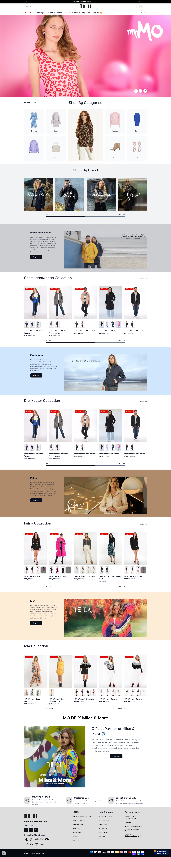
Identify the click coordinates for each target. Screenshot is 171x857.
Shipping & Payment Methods (81, 816)
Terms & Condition (78, 820)
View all (142, 279)
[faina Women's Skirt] (35, 548)
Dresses (34, 131)
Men (59, 13)
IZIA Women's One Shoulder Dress (56, 700)
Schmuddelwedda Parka (109, 331)
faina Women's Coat (57, 576)
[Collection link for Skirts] (137, 120)
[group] (85, 56)
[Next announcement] (139, 1)
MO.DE (31, 853)
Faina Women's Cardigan (84, 576)
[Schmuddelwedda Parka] (110, 302)
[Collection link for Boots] (115, 146)
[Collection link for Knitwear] (115, 120)
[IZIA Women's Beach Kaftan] (35, 671)
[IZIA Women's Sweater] (110, 671)
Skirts (137, 131)
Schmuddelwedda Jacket (84, 331)
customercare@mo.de (134, 826)
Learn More (116, 756)
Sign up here (161, 845)
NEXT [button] (120, 214)
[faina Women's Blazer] (135, 548)
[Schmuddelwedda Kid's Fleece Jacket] (60, 302)
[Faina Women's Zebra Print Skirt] (110, 548)
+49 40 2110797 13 (133, 830)
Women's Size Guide (105, 816)
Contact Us (102, 836)
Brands (75, 13)
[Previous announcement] (26, 1)
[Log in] (146, 6)
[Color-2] (26, 324)
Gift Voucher (103, 828)
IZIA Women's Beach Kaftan (32, 700)
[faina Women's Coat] (60, 548)
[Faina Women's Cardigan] (85, 548)
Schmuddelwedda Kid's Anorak (33, 332)
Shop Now (36, 257)
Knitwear (115, 131)
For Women (28, 102)
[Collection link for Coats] (56, 120)
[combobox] (37, 6)
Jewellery (137, 158)
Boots (115, 158)
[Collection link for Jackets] (34, 146)
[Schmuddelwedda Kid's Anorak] (35, 302)
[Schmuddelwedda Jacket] (85, 302)
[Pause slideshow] (145, 91)
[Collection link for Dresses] (34, 120)
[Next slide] (140, 91)
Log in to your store (153, 840)
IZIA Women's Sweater (108, 699)
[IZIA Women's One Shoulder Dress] (60, 671)
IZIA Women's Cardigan (84, 699)
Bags (56, 158)
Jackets (34, 158)
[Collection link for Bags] (56, 146)
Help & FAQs (103, 832)
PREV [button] (51, 340)
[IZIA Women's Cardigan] (85, 671)
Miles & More (103, 824)
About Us (75, 840)
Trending (39, 13)
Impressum (75, 836)
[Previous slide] (136, 91)
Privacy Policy (76, 828)
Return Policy (76, 832)
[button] (139, 6)
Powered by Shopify (39, 853)
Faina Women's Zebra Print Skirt (110, 577)
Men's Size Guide (104, 820)
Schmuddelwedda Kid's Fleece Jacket (58, 332)
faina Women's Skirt (32, 576)
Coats (56, 131)
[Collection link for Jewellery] (137, 146)
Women (50, 13)
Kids (66, 13)
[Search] (47, 6)
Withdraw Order (77, 824)
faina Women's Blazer (133, 576)
